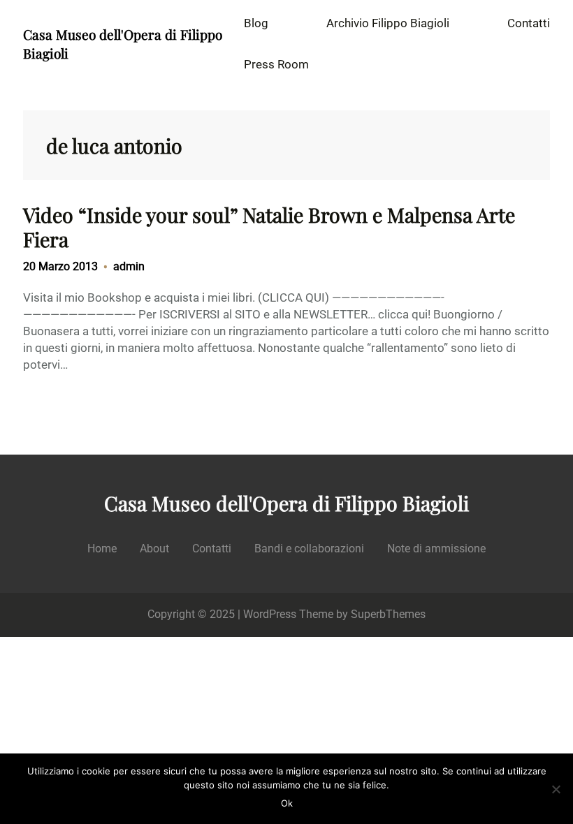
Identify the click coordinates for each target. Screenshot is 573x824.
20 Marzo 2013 (60, 266)
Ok (287, 803)
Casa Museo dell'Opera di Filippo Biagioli (286, 503)
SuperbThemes (388, 614)
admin (129, 266)
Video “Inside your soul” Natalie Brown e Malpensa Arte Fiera (269, 227)
